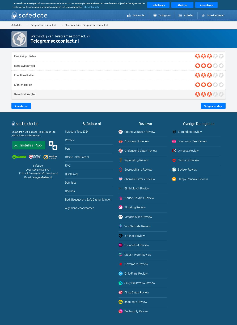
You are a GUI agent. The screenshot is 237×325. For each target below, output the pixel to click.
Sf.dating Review (135, 207)
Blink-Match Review (137, 188)
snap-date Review (135, 302)
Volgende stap (213, 106)
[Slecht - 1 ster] (197, 56)
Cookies (70, 191)
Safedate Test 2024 (77, 131)
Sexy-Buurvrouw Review (139, 283)
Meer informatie (91, 7)
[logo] (30, 15)
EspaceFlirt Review (136, 245)
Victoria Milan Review (138, 217)
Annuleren (21, 106)
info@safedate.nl (42, 177)
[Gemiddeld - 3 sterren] (209, 56)
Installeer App (31, 145)
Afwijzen (182, 5)
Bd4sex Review (187, 169)
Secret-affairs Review (138, 169)
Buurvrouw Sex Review (192, 141)
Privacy (69, 140)
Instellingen (158, 5)
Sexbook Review (188, 160)
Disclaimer (71, 174)
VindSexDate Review (137, 226)
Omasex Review (188, 150)
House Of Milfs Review (139, 198)
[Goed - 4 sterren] (215, 56)
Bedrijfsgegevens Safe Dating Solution (88, 199)
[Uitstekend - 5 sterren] (221, 56)
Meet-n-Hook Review (137, 254)
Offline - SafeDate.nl (77, 157)
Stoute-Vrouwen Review (139, 131)
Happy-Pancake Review (193, 179)
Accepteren (206, 5)
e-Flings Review (134, 235)
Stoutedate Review (190, 131)
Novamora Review (136, 264)
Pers (67, 148)
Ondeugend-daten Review (140, 150)
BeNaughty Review (136, 311)
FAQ (67, 165)
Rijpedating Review (136, 160)
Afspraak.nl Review (136, 141)
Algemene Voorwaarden (79, 208)
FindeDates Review (136, 292)
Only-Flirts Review (136, 273)
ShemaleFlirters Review (139, 179)
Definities (70, 182)
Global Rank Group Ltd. (43, 132)
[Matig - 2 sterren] (203, 56)
